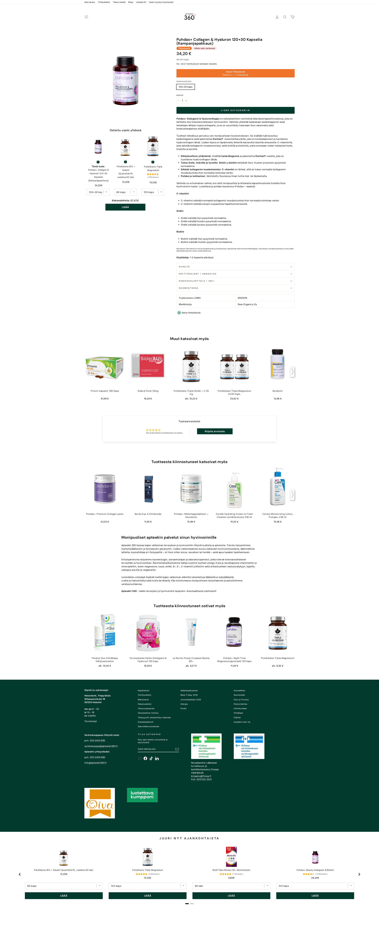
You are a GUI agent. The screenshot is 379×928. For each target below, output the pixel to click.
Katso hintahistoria (191, 312)
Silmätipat (238, 713)
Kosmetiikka (239, 690)
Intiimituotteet (240, 708)
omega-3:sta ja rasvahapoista (223, 562)
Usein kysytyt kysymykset (161, 2)
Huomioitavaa (189, 288)
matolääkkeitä (226, 577)
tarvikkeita (164, 580)
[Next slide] (359, 874)
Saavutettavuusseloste (148, 726)
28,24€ (315, 877)
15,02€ (147, 877)
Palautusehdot (144, 704)
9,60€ (231, 877)
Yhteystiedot (104, 2)
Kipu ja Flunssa (241, 699)
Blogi (130, 2)
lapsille (250, 566)
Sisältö (184, 267)
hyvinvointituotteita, (229, 548)
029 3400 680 (97, 757)
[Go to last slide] (20, 874)
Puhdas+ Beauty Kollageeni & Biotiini (315, 870)
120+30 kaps (185, 86)
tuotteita (207, 545)
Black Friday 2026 (189, 695)
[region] (189, 874)
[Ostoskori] (292, 17)
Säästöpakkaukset (189, 690)
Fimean (215, 769)
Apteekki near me (242, 722)
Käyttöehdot (143, 690)
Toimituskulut (192, 64)
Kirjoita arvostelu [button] (215, 431)
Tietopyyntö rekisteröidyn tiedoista (154, 717)
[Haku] (285, 17)
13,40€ (64, 874)
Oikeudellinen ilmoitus (148, 713)
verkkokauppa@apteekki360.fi (101, 746)
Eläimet (237, 717)
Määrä (180, 95)
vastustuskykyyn (236, 566)
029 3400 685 (97, 740)
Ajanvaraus (89, 2)
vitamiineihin (247, 562)
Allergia (184, 704)
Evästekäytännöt (146, 722)
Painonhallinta (240, 704)
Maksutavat (143, 699)
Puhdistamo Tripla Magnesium (153, 168)
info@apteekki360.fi (95, 762)
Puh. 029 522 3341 (201, 779)
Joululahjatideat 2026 (190, 699)
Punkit (183, 708)
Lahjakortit (141, 2)
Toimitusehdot (144, 695)
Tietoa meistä (119, 2)
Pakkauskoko (184, 81)
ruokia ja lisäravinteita (133, 580)
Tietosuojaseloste (146, 708)
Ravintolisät (239, 695)
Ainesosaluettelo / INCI (196, 281)
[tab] (187, 903)
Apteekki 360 (128, 545)
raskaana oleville (130, 569)
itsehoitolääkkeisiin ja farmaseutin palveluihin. (146, 548)
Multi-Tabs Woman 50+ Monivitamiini (231, 870)
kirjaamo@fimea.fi (201, 776)
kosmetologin (159, 559)
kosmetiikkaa (138, 552)
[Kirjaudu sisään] (277, 17)
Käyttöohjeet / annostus (198, 274)
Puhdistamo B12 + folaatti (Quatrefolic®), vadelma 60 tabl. (126, 171)
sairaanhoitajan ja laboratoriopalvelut (189, 559)
